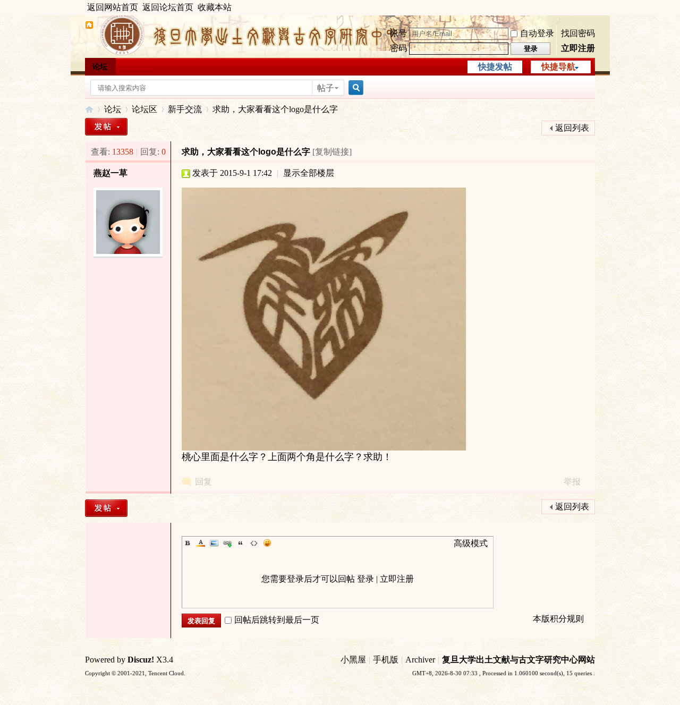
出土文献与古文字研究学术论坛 (89, 109)
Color (201, 543)
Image (214, 543)
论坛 (99, 67)
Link (227, 543)
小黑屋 (353, 659)
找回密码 (578, 33)
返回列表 (572, 127)
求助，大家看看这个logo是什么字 (275, 109)
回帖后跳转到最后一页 (276, 619)
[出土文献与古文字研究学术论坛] (89, 26)
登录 (365, 578)
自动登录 (537, 33)
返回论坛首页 (167, 7)
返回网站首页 (112, 7)
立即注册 (578, 48)
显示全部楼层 (308, 172)
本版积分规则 (558, 618)
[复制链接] (332, 151)
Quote (240, 543)
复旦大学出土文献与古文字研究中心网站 (518, 659)
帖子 (325, 87)
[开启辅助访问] (592, 7)
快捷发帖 (495, 66)
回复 (203, 481)
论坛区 (144, 109)
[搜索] (354, 88)
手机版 (385, 659)
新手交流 (185, 109)
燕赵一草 (111, 172)
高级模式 (471, 543)
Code (254, 543)
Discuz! (141, 659)
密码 (398, 48)
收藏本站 (215, 7)
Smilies (267, 543)
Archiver (420, 659)
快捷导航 (558, 66)
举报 (572, 481)
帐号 (398, 33)
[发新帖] (106, 126)
